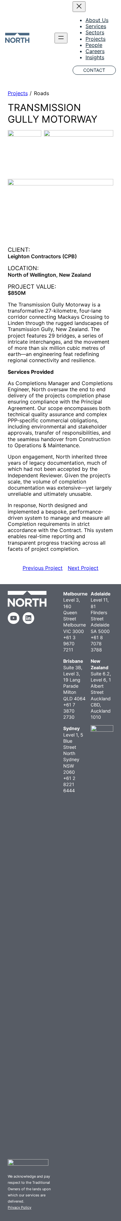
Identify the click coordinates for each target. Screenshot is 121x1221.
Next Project (83, 568)
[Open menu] (61, 38)
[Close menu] (79, 6)
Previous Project (43, 568)
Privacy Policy (19, 1207)
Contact (94, 70)
